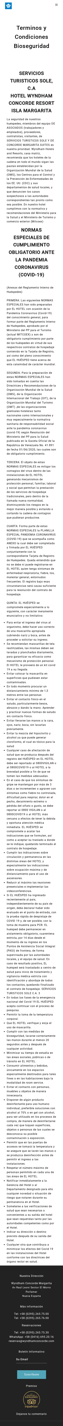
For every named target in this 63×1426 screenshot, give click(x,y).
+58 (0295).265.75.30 (34, 1332)
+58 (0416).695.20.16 (39, 1336)
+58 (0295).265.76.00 (34, 1318)
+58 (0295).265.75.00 (34, 1313)
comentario (39, 1414)
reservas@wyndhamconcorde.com (31, 1341)
